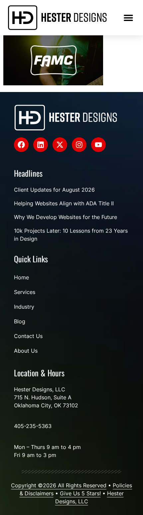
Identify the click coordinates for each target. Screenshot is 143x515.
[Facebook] (21, 144)
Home (21, 277)
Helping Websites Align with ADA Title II (64, 203)
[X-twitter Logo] (60, 144)
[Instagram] (79, 144)
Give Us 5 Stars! (80, 493)
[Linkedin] (40, 144)
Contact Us (28, 336)
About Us (26, 350)
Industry (24, 306)
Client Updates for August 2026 (54, 189)
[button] (128, 17)
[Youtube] (98, 144)
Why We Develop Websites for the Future (65, 217)
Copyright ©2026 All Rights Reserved (58, 485)
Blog (19, 321)
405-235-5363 (33, 426)
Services (24, 292)
